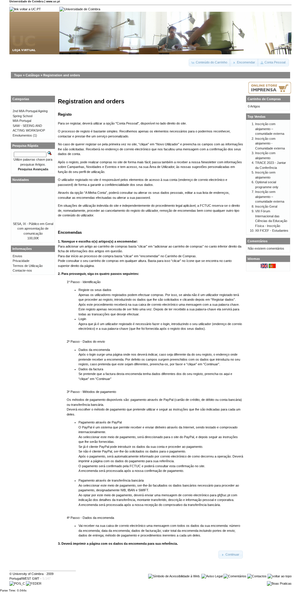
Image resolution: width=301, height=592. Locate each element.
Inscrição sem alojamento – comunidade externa (269, 196)
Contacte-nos (22, 270)
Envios (17, 256)
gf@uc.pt (223, 495)
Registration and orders (61, 75)
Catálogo (33, 75)
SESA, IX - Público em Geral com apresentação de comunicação (33, 228)
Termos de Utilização (28, 266)
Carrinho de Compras (264, 99)
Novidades (20, 179)
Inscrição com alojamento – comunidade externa (269, 128)
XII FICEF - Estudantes (271, 230)
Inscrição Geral (266, 206)
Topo (18, 75)
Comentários (257, 241)
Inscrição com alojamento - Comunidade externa (270, 143)
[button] (210, 62)
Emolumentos (22, 135)
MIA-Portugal (22, 120)
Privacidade (21, 261)
